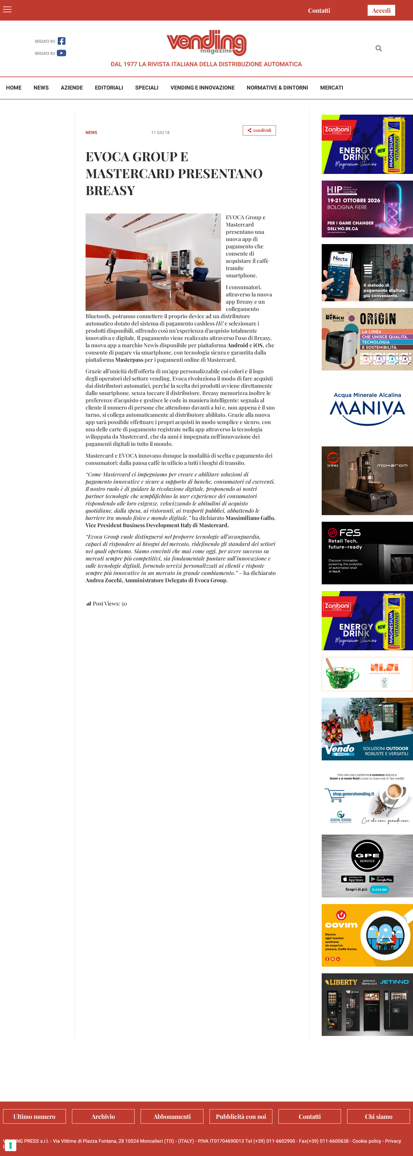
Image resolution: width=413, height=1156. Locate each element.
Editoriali (109, 88)
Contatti (319, 10)
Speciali (146, 88)
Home (13, 88)
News (41, 88)
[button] (379, 49)
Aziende (72, 88)
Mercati (331, 88)
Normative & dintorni (277, 88)
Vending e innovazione (203, 88)
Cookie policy (367, 1141)
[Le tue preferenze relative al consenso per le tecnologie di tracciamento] (10, 1145)
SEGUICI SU (45, 41)
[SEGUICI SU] (61, 41)
